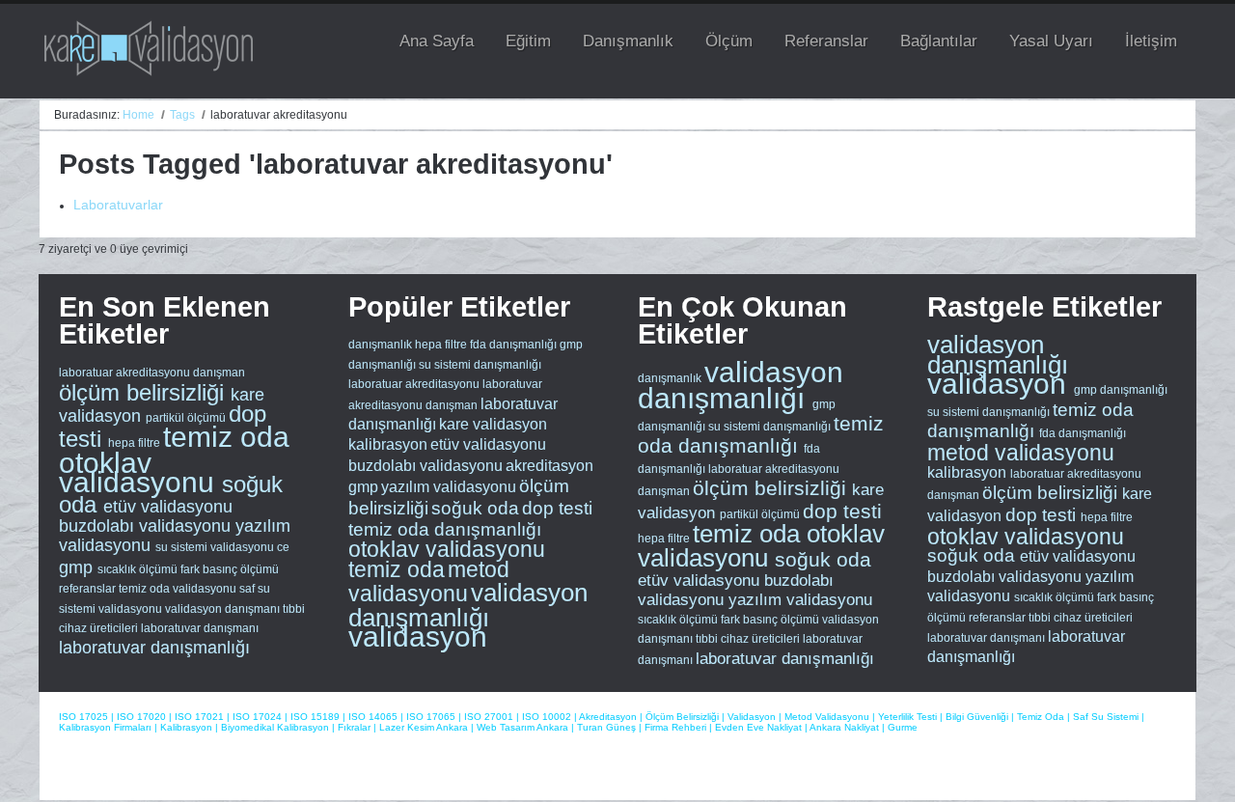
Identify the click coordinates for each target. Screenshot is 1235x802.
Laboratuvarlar (118, 204)
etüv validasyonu (168, 506)
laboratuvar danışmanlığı (154, 647)
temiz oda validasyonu (179, 588)
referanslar (89, 588)
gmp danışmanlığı (1120, 390)
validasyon (417, 636)
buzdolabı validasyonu (147, 526)
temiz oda (226, 437)
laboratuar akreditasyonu (126, 372)
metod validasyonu (428, 581)
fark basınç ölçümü (229, 569)
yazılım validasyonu (448, 487)
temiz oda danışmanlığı (444, 529)
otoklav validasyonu (140, 472)
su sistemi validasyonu (216, 547)
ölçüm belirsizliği (145, 392)
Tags (182, 115)
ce (283, 547)
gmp (78, 567)
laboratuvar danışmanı (200, 628)
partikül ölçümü (187, 418)
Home (138, 115)
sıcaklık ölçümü (138, 569)
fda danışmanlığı (513, 344)
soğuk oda (475, 508)
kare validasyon (493, 424)
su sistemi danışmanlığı (480, 365)
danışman (219, 372)
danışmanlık (380, 344)
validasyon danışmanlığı (468, 604)
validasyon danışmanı (224, 609)
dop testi (557, 508)
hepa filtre (135, 443)
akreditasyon (549, 465)
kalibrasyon (387, 444)
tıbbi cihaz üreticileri (749, 639)
